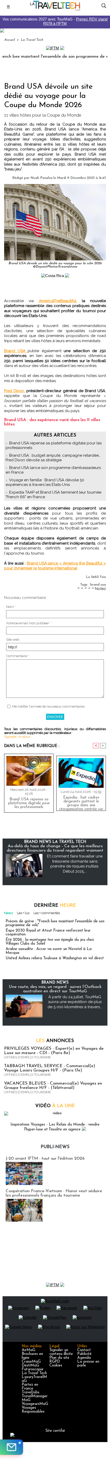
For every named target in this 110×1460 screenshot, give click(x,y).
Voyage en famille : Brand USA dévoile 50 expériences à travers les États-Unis (45, 482)
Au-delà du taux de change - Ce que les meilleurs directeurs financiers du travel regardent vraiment (55, 848)
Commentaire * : (18, 656)
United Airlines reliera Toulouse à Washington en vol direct (55, 958)
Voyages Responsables (33, 1410)
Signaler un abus (17, 737)
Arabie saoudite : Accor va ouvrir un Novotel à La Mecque (49, 951)
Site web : (13, 639)
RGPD (54, 1362)
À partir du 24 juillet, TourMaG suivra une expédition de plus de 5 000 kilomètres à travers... (75, 1002)
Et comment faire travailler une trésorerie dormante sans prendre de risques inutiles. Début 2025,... (75, 864)
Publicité (84, 1354)
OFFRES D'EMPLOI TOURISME (27, 1057)
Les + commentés (47, 913)
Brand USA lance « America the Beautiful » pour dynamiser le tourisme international (55, 566)
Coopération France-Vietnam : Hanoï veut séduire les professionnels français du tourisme (54, 1193)
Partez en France (30, 1387)
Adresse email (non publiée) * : (29, 623)
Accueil (9, 40)
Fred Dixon (14, 391)
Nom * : (11, 607)
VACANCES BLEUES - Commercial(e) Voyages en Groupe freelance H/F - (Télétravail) (53, 1085)
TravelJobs (30, 1392)
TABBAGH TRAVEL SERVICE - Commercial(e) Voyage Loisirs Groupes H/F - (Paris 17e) (49, 1068)
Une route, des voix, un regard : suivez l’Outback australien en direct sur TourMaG (55, 989)
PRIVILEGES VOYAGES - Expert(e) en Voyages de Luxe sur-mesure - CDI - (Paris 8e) (54, 1050)
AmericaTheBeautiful (57, 301)
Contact (84, 1350)
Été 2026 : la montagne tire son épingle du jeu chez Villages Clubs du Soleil (50, 942)
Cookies (55, 1365)
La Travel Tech (32, 40)
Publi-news (55, 1147)
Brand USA (16, 351)
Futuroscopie (32, 1369)
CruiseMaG (31, 1362)
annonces (55, 1041)
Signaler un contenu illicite (61, 1352)
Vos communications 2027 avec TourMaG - (55, 21)
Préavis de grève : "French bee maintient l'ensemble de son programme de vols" (55, 923)
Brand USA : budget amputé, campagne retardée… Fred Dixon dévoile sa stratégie (53, 457)
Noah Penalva (41, 178)
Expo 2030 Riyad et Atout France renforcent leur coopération (48, 932)
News (8, 913)
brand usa (98, 584)
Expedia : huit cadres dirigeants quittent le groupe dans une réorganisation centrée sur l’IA (81, 802)
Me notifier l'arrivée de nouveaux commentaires (48, 706)
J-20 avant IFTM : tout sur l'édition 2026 (45, 1158)
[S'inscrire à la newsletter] (11, 1447)
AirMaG (28, 1350)
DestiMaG (30, 1365)
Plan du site (59, 1358)
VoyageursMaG (35, 1404)
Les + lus (23, 913)
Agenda (84, 1358)
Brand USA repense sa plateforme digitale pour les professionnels (29, 803)
